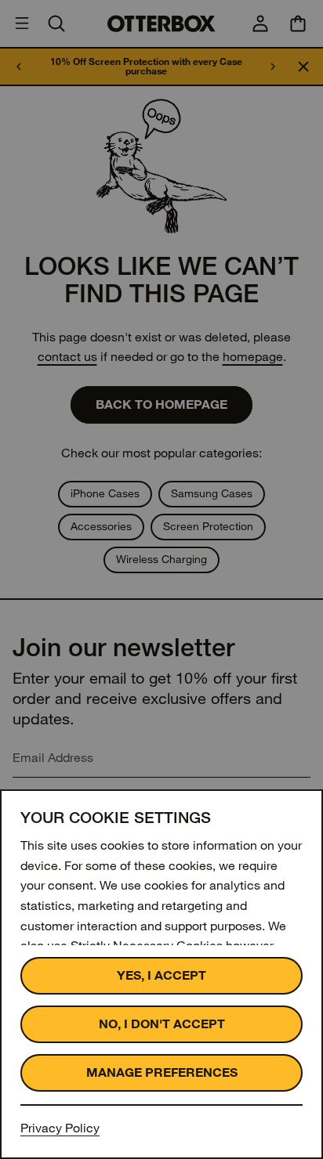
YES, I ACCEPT (161, 975)
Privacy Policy (60, 1128)
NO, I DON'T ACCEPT (162, 1023)
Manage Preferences (162, 1072)
